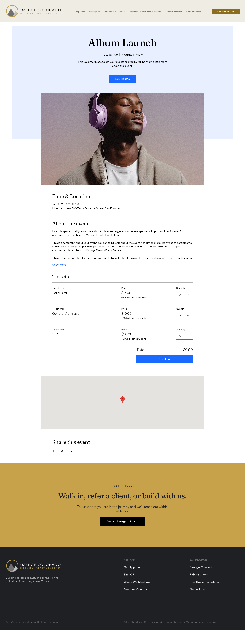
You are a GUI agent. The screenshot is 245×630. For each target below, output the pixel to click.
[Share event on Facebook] (54, 451)
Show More (59, 264)
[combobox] (184, 294)
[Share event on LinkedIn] (70, 451)
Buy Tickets (122, 78)
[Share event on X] (62, 451)
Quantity (180, 288)
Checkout (164, 359)
